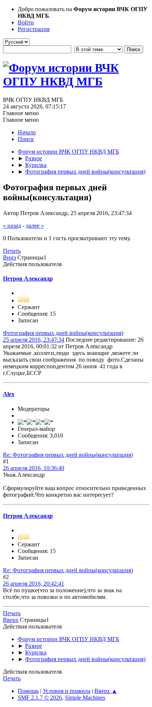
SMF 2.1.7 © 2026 (40, 697)
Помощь (28, 691)
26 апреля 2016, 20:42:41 (33, 583)
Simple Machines (85, 697)
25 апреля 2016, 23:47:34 (33, 339)
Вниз (9, 257)
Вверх (10, 620)
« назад (12, 225)
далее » (35, 225)
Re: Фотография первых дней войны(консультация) (68, 455)
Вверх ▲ (105, 691)
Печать (12, 251)
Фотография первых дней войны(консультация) (63, 333)
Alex (8, 394)
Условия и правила (66, 691)
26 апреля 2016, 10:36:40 (33, 468)
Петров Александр (28, 278)
